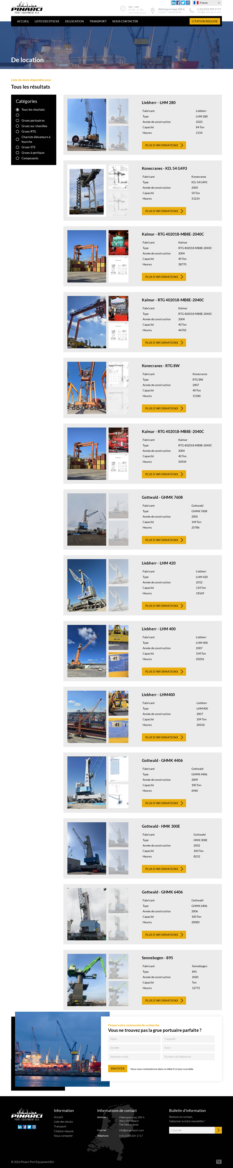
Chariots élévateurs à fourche (36, 139)
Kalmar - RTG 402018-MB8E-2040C (173, 234)
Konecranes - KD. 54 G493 (164, 168)
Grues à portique (33, 152)
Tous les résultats (33, 109)
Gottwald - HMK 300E (161, 826)
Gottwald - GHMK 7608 (162, 497)
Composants (30, 158)
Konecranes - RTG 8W (161, 365)
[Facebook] (178, 2)
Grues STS (28, 147)
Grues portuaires (33, 120)
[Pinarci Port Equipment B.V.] (27, 8)
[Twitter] (183, 2)
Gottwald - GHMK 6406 (162, 892)
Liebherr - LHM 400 (159, 628)
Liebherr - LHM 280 (159, 102)
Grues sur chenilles (34, 126)
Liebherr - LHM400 (158, 694)
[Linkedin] (173, 2)
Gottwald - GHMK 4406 (162, 760)
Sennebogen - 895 (157, 957)
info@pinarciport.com (209, 12)
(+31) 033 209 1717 (209, 9)
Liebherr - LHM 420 (159, 563)
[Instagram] (187, 2)
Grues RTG (29, 131)
